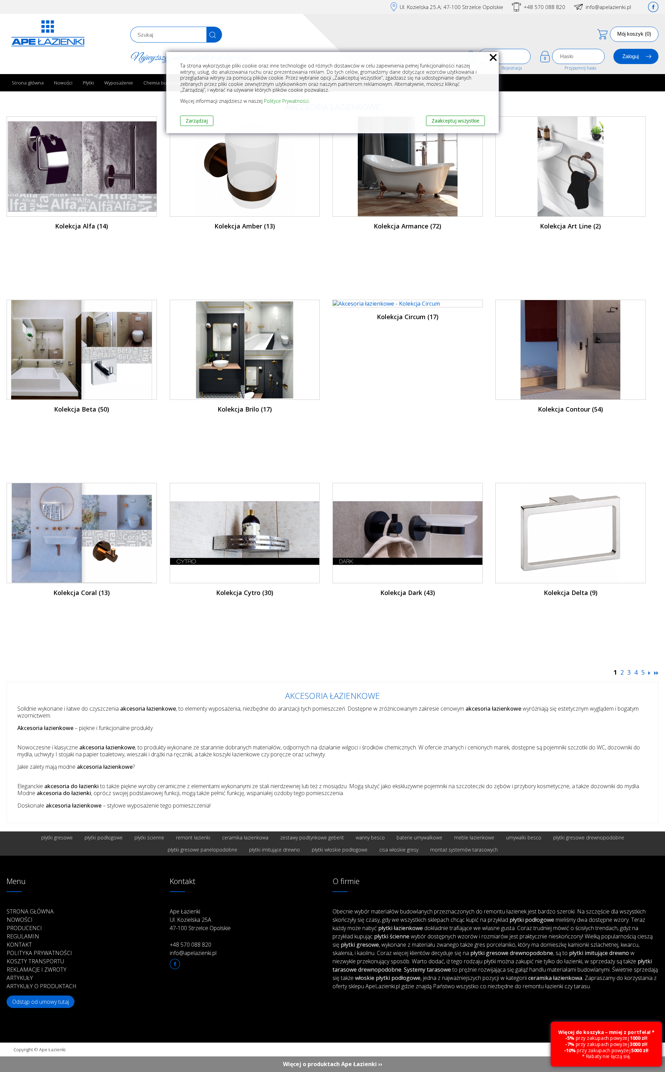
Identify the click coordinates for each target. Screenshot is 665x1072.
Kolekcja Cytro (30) (244, 592)
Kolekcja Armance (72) (407, 226)
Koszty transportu (35, 961)
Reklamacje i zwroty (36, 969)
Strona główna (28, 82)
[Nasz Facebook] (653, 7)
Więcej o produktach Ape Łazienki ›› (332, 1064)
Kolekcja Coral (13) (81, 592)
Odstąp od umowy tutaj (40, 1002)
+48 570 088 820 (544, 6)
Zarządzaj (197, 120)
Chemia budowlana (164, 82)
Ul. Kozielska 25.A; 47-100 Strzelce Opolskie (451, 6)
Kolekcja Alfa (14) (81, 226)
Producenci (24, 928)
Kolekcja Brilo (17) (245, 409)
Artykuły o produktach (42, 986)
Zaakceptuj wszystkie (455, 120)
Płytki (88, 82)
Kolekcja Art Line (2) (570, 226)
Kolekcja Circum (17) (407, 317)
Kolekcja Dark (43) (407, 592)
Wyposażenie (118, 82)
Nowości (63, 82)
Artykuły (20, 978)
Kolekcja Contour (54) (570, 409)
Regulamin (23, 936)
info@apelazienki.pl (608, 6)
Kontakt (19, 944)
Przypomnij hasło (580, 68)
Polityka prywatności (39, 953)
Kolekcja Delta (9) (570, 592)
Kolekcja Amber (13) (244, 226)
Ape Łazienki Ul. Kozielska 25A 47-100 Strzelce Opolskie (200, 920)
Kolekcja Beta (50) (81, 409)
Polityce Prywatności (286, 101)
